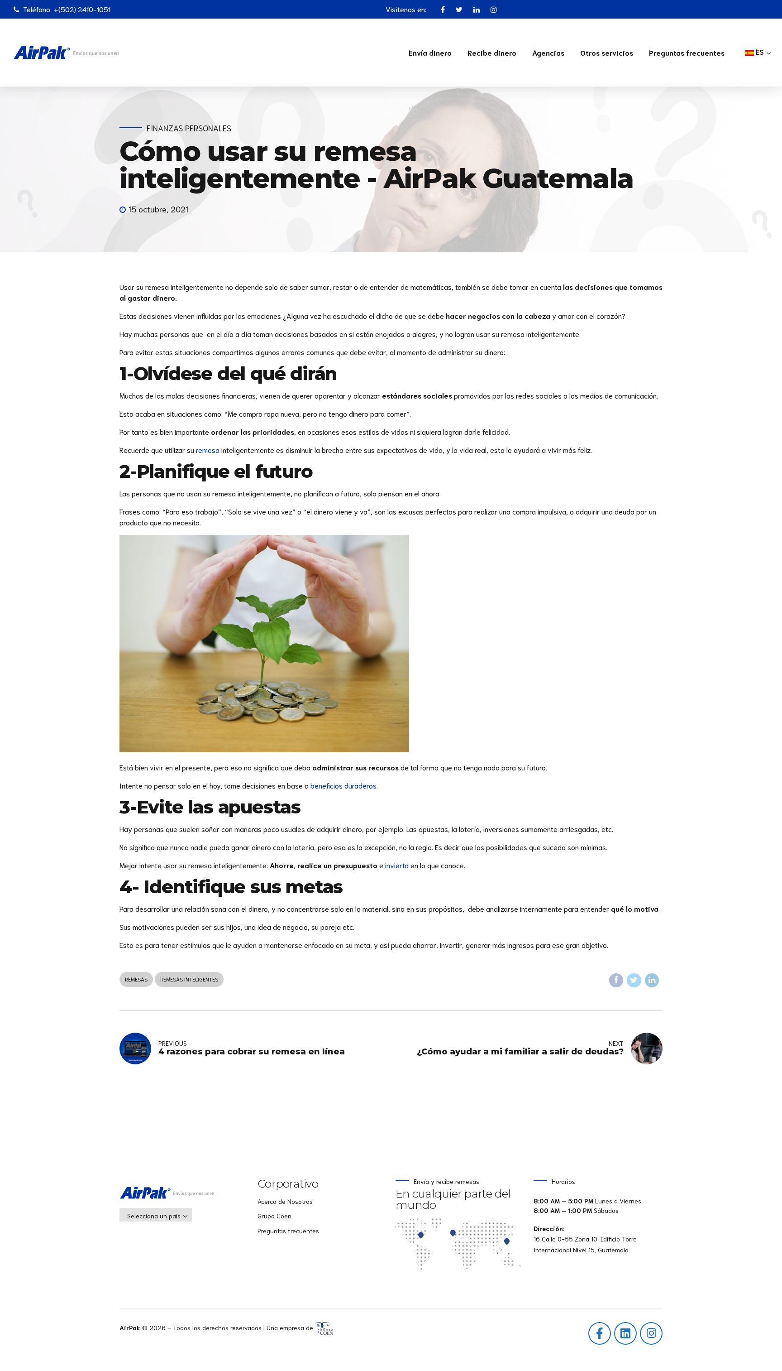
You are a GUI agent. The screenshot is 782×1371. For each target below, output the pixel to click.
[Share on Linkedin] (652, 980)
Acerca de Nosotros (285, 1201)
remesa (207, 449)
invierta (397, 865)
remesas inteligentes (189, 979)
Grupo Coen (274, 1216)
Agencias (548, 52)
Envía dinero (430, 52)
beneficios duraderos (343, 785)
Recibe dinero (491, 52)
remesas (136, 979)
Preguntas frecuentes (687, 52)
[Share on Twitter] (634, 980)
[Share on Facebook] (616, 980)
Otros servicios (606, 52)
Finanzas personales (189, 128)
